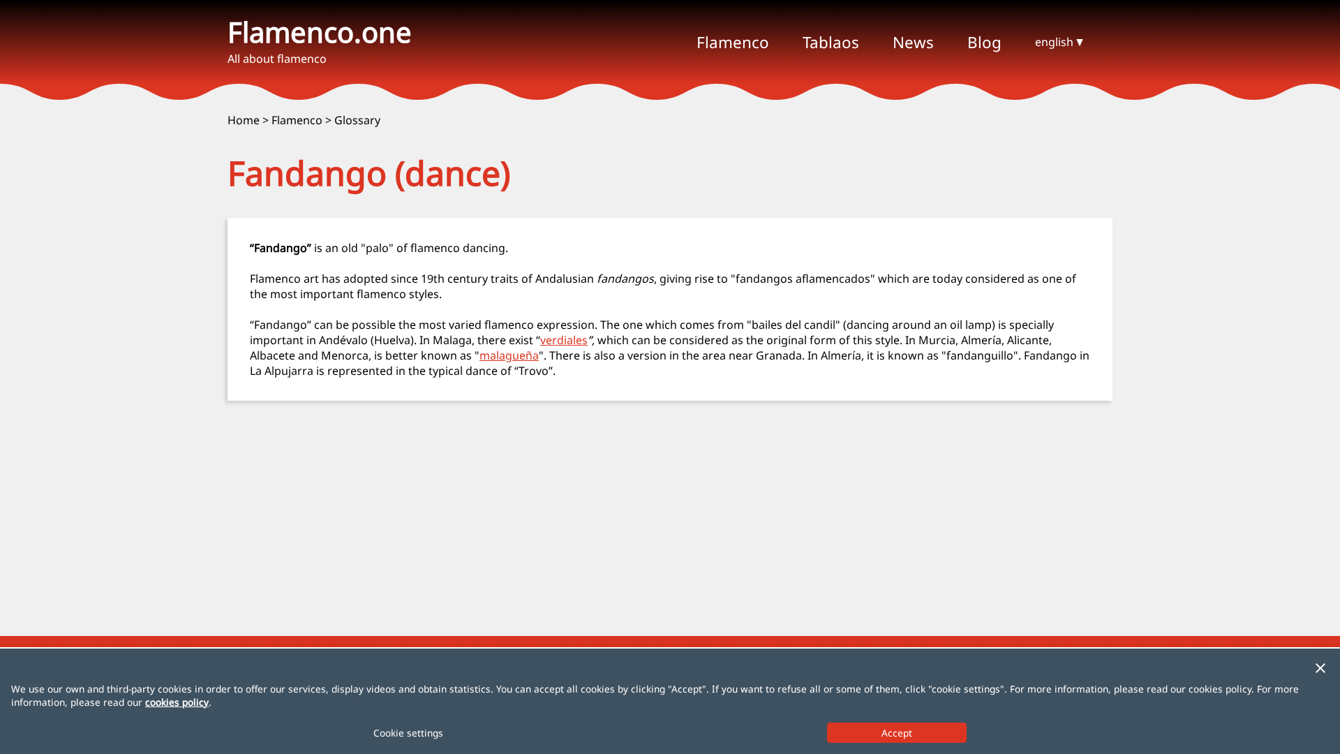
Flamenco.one (320, 32)
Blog (984, 42)
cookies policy (177, 702)
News (913, 42)
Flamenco (296, 120)
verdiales (564, 340)
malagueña (509, 355)
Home (244, 120)
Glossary (357, 120)
